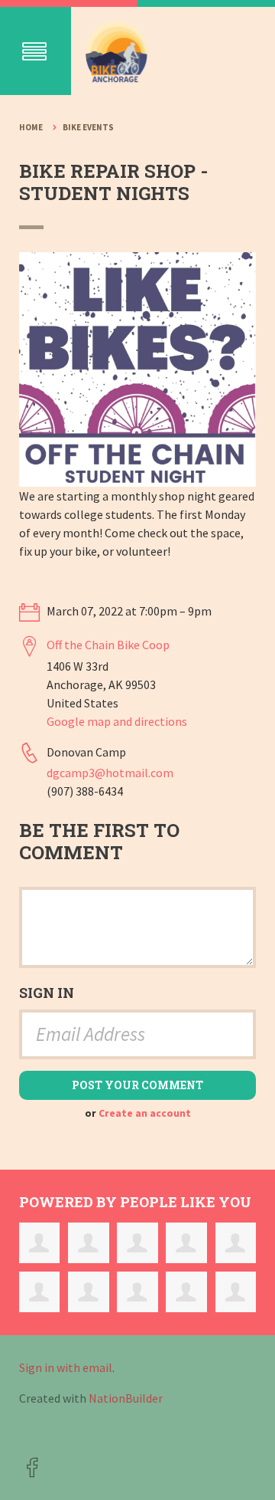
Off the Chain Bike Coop (108, 644)
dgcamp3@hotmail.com (110, 772)
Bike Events (88, 127)
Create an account (145, 1113)
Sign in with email (65, 1367)
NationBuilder (126, 1398)
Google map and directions (117, 721)
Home (31, 127)
